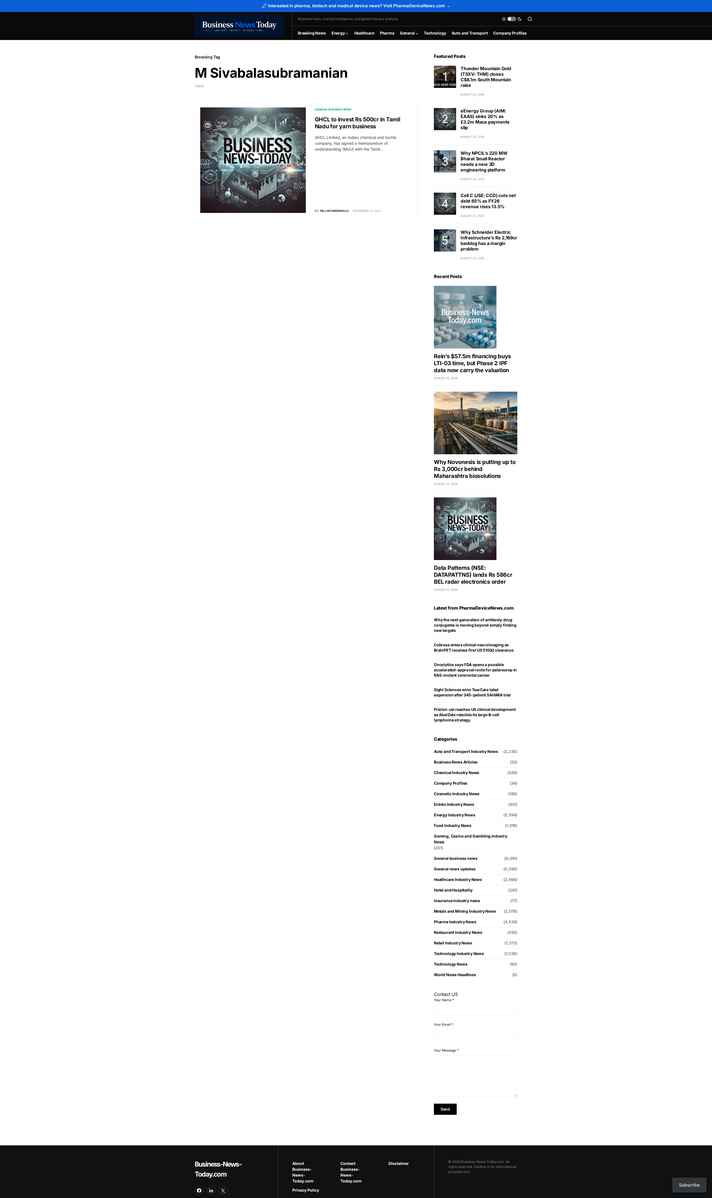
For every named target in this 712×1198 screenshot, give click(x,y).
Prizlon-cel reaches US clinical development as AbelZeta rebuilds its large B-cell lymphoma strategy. (474, 714)
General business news (333, 109)
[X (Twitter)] (223, 1190)
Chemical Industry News (456, 772)
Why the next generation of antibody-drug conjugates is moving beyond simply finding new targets (475, 625)
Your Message (446, 1050)
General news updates (455, 868)
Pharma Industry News (455, 921)
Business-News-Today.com (218, 1169)
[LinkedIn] (211, 1190)
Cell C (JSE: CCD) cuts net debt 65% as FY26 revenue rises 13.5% (488, 201)
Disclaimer (399, 1163)
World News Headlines (455, 974)
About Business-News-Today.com (302, 1172)
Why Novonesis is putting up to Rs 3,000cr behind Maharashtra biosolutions (475, 469)
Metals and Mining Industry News (465, 911)
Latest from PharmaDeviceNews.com (473, 608)
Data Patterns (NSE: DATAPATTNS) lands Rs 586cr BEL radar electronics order (473, 574)
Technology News (450, 964)
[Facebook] (199, 1190)
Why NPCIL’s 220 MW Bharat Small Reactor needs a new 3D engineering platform (484, 161)
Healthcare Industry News (458, 879)
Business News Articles (456, 762)
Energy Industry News (454, 814)
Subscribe (689, 1185)
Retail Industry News (453, 943)
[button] (512, 18)
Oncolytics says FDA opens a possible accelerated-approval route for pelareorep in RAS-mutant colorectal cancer (475, 669)
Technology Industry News (459, 953)
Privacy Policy (305, 1190)
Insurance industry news (457, 900)
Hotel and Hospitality (453, 890)
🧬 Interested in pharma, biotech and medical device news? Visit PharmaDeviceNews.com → (356, 5)
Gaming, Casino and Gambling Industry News (470, 839)
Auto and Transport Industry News (466, 751)
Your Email (443, 1024)
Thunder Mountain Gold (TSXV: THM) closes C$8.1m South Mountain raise (486, 77)
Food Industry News (452, 825)
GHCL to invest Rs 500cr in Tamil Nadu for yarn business (357, 123)
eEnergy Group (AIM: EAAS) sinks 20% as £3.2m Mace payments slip (485, 119)
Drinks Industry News (454, 804)
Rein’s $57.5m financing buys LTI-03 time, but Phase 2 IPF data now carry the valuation (472, 363)
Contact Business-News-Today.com (351, 1172)
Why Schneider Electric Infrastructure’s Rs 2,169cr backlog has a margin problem (489, 240)
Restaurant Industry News (458, 932)
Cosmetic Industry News (456, 793)
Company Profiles (450, 783)
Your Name (444, 1000)
